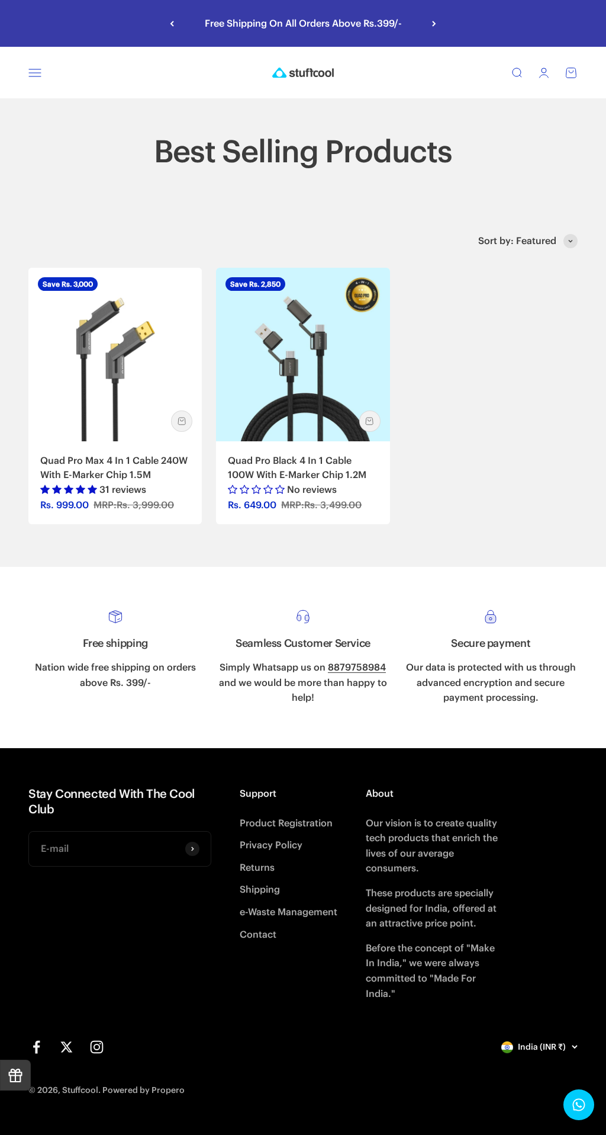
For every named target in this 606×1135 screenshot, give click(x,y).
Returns (257, 867)
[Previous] (172, 23)
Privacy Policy (271, 845)
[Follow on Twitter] (67, 1047)
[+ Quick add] (181, 421)
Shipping (260, 889)
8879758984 (357, 667)
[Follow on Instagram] (97, 1047)
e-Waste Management (288, 912)
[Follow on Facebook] (36, 1047)
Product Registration (286, 823)
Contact (258, 934)
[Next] (434, 23)
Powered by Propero (143, 1090)
